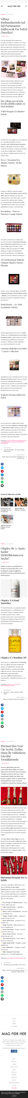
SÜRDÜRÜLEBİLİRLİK (14, 1082)
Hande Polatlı (5, 36)
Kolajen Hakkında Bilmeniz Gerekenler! (20, 509)
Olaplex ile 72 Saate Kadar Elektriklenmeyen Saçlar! (13, 553)
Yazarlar (14, 1018)
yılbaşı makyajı (4, 443)
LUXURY (14, 1080)
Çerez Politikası (14, 1026)
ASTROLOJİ (14, 1072)
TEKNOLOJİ (14, 1077)
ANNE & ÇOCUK (14, 1066)
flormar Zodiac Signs (20, 958)
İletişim (14, 1023)
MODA (14, 1058)
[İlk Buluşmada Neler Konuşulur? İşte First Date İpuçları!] (7, 502)
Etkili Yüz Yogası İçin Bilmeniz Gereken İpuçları (6, 527)
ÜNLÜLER (14, 1074)
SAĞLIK (14, 1069)
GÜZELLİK (3, 14)
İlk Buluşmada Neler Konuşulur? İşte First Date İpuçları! (6, 510)
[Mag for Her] (14, 6)
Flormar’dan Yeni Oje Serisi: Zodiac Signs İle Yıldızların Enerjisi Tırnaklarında (13, 752)
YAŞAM (14, 1085)
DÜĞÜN (14, 1064)
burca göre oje (10, 958)
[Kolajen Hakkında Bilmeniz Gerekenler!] (21, 502)
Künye (14, 1021)
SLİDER (8, 440)
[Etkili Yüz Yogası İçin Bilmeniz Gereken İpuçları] (7, 519)
